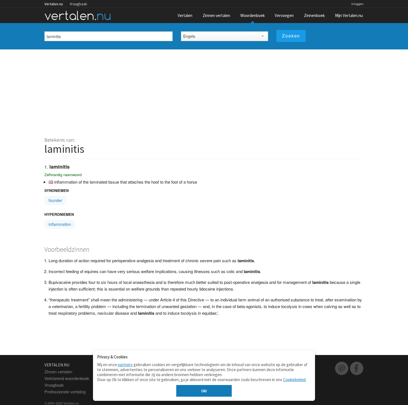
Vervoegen (284, 15)
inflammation (60, 224)
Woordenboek (252, 15)
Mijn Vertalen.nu (349, 15)
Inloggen (357, 4)
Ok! (204, 390)
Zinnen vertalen (216, 15)
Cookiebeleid (294, 379)
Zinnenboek (314, 15)
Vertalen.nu (53, 3)
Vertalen (185, 15)
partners (125, 364)
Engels (189, 36)
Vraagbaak (78, 3)
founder (55, 200)
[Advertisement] (204, 91)
